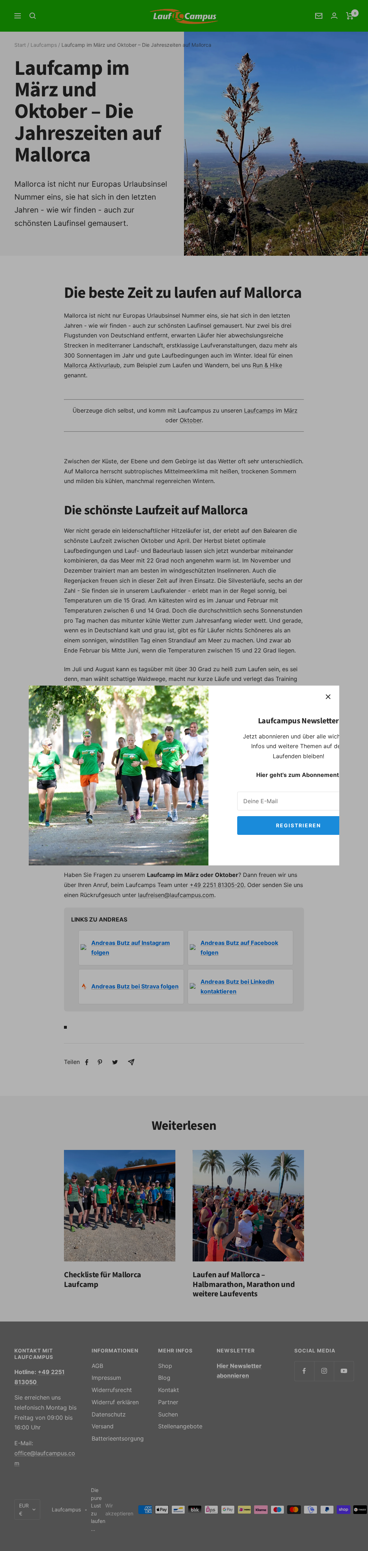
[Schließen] (328, 696)
